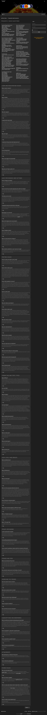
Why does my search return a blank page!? (23, 54)
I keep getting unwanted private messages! (21, 41)
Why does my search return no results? (22, 53)
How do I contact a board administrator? (22, 78)
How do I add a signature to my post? (8, 58)
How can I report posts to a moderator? (8, 65)
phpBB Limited (4, 672)
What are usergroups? (19, 28)
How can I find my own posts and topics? (22, 56)
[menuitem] (3, 14)
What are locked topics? (6, 80)
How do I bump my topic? (6, 69)
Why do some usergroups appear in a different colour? (22, 33)
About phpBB (18, 673)
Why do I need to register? (6, 26)
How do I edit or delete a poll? (7, 61)
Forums (3, 1)
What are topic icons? (5, 81)
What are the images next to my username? (7, 47)
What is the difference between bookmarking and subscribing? (21, 60)
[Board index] (23, 7)
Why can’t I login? (4, 30)
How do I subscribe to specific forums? (22, 64)
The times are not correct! (6, 42)
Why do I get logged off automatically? (8, 34)
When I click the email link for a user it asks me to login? (8, 51)
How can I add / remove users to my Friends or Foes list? (22, 48)
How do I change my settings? (7, 39)
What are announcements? (6, 78)
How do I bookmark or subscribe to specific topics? (21, 62)
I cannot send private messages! (21, 39)
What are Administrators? (20, 26)
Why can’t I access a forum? (6, 62)
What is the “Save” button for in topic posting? (8, 67)
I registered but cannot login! (6, 29)
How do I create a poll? (5, 59)
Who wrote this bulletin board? (21, 74)
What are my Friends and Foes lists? (22, 46)
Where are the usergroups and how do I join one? (22, 30)
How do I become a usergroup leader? (22, 31)
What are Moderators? (19, 27)
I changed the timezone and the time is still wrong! (8, 44)
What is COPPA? (4, 27)
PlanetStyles (29, 713)
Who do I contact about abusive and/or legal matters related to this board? (22, 77)
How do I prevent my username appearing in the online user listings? (8, 41)
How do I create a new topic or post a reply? (8, 55)
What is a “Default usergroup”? (21, 34)
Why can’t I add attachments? (6, 63)
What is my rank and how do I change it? (8, 49)
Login (33, 21)
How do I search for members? (21, 55)
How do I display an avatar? (6, 48)
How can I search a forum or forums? (22, 52)
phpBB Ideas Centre (19, 679)
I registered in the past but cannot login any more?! (8, 32)
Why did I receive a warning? (6, 64)
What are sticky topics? (5, 79)
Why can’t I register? (5, 28)
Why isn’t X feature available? (21, 75)
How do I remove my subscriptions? (22, 65)
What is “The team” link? (20, 35)
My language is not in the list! (6, 45)
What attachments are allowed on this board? (22, 69)
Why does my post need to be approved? (8, 68)
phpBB (19, 216)
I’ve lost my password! (5, 33)
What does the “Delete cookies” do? (7, 35)
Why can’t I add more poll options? (7, 60)
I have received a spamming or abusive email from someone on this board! (22, 43)
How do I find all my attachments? (21, 70)
